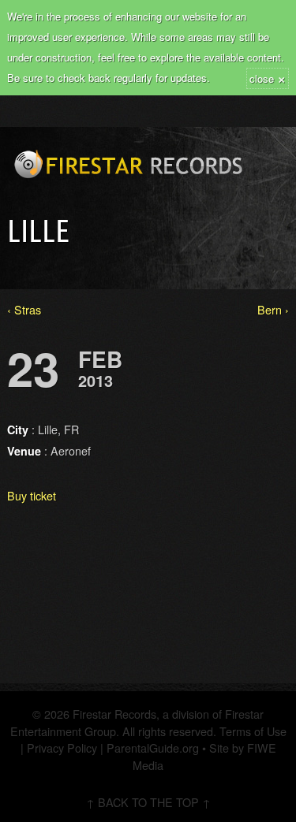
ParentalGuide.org (153, 747)
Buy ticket (31, 495)
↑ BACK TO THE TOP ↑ (148, 802)
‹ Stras (24, 309)
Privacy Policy (62, 747)
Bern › (273, 309)
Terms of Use (251, 731)
